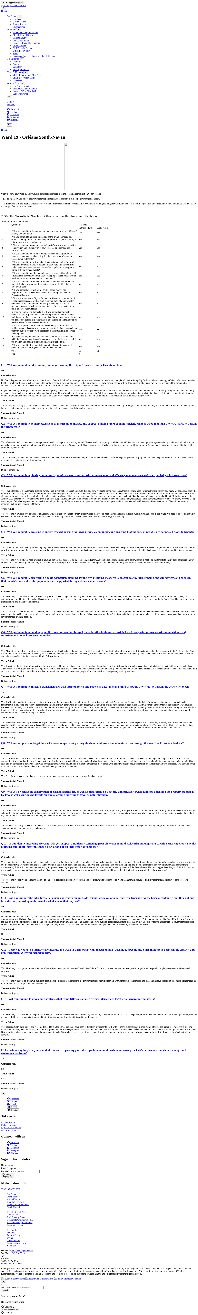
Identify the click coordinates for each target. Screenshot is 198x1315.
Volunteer (11, 1245)
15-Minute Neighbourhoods (19, 1222)
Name (4, 1165)
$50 (3, 1189)
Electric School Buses (17, 1212)
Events (10, 1238)
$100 (7, 1189)
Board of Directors (15, 1202)
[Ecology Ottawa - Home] (13, 5)
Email (8, 1168)
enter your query (8, 1287)
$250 (13, 1189)
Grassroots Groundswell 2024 (20, 1220)
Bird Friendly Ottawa (17, 1217)
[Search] (3, 8)
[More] (19, 16)
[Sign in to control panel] (13, 1278)
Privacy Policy (13, 1235)
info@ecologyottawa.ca (22, 1250)
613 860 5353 (18, 1253)
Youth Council (13, 1207)
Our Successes (13, 1196)
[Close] (3, 1093)
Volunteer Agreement (16, 1243)
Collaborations (13, 1240)
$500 (18, 1189)
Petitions (11, 1232)
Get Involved (13, 1230)
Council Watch (14, 1214)
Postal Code (6, 1171)
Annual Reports (14, 1199)
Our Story (11, 1194)
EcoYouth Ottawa (15, 1225)
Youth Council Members (18, 1204)
